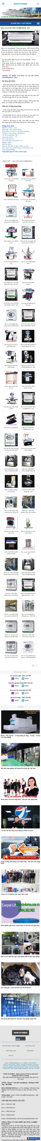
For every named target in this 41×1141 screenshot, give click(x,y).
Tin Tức (11, 1055)
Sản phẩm (30, 1050)
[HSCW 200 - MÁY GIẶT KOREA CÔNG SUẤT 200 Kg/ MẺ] (28, 508)
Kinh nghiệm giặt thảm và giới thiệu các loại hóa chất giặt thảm (20, 925)
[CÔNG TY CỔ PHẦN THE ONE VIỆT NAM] (20, 880)
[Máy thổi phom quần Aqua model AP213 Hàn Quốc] (28, 217)
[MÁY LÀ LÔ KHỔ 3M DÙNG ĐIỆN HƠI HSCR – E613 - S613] (28, 591)
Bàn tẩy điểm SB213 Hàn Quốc (11, 199)
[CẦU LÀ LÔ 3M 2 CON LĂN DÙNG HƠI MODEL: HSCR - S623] (28, 321)
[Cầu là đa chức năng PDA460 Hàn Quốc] (28, 197)
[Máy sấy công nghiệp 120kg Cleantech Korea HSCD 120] (11, 508)
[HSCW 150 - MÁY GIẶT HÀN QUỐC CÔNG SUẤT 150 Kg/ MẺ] (11, 570)
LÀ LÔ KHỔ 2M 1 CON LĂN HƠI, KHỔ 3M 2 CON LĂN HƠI (11, 284)
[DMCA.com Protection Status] (20, 1038)
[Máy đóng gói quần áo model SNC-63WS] (11, 528)
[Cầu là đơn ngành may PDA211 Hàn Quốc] (28, 176)
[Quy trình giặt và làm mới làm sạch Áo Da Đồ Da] (20, 974)
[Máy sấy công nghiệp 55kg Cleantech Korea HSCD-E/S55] (11, 217)
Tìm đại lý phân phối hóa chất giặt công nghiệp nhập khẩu (19, 1018)
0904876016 (34, 1138)
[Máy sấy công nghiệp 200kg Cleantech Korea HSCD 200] (11, 611)
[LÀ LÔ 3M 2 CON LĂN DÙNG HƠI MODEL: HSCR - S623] (11, 300)
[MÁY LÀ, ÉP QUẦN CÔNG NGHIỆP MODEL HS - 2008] (28, 363)
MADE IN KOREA (20, 4)
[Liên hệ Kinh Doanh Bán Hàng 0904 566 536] (15, 686)
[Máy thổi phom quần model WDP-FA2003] (11, 363)
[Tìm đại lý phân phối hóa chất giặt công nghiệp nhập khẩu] (20, 1005)
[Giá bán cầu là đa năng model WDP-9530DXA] (28, 446)
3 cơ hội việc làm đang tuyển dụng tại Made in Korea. (17, 830)
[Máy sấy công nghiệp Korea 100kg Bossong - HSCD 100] (28, 611)
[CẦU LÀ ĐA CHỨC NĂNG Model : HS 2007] (28, 383)
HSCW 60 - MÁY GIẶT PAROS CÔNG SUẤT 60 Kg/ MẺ (11, 595)
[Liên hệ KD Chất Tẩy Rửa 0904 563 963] (15, 693)
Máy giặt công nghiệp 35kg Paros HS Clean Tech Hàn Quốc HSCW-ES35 (11, 657)
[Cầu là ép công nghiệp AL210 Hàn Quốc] (28, 300)
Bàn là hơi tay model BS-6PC (11, 427)
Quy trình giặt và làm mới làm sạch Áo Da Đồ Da (16, 987)
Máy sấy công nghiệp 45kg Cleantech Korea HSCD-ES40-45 (11, 325)
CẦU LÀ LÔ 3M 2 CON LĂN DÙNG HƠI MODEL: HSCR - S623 (28, 325)
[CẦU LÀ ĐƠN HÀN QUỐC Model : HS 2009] (11, 549)
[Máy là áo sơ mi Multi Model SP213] (28, 259)
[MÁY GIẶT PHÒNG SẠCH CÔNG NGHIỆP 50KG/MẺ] (28, 570)
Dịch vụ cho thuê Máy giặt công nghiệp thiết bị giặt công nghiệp (20, 956)
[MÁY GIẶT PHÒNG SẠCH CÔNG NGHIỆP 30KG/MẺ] (11, 466)
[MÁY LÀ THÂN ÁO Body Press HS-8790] (11, 487)
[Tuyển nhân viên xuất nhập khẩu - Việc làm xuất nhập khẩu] (20, 785)
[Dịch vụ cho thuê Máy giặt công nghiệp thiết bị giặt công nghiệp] (20, 942)
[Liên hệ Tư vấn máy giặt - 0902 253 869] (15, 678)
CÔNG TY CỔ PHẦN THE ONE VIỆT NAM (14, 894)
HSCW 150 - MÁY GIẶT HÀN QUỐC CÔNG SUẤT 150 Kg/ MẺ (11, 574)
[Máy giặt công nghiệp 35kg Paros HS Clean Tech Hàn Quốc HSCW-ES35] (11, 653)
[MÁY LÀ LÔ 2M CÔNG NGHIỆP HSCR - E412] (20, 45)
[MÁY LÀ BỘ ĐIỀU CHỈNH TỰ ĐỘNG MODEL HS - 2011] (28, 342)
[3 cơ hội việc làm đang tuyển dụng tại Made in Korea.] (20, 816)
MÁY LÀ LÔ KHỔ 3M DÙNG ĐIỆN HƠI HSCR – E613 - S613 (28, 595)
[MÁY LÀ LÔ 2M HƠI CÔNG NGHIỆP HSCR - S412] (28, 404)
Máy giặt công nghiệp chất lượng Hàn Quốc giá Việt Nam (18, 768)
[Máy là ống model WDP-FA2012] (28, 280)
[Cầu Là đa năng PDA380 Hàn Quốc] (11, 259)
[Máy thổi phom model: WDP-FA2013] (11, 404)
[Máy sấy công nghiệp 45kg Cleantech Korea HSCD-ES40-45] (11, 321)
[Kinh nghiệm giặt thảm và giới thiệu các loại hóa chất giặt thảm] (20, 911)
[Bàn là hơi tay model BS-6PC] (11, 425)
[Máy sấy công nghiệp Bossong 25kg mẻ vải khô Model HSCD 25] (28, 653)
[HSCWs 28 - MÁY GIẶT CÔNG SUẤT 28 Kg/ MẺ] (28, 632)
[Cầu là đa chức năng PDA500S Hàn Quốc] (11, 176)
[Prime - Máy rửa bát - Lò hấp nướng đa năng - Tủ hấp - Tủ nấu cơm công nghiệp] (20, 722)
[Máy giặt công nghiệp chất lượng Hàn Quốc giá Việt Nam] (20, 754)
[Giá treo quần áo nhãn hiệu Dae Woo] (11, 383)
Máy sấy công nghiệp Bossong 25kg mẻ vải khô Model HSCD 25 (28, 657)
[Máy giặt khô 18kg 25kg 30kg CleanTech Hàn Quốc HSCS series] (11, 446)
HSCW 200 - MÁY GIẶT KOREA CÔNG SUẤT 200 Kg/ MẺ (28, 512)
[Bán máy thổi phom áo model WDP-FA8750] (28, 528)
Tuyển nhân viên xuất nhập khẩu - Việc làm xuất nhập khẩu (19, 799)
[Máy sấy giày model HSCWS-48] (28, 549)
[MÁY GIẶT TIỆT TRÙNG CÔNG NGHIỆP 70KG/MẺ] (28, 466)
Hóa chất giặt (11, 1050)
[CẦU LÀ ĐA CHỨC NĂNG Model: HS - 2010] (28, 487)
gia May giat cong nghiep (9, 20)
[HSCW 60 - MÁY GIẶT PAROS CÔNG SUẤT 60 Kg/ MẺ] (11, 591)
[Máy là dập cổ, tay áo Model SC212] (11, 238)
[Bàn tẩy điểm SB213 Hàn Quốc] (11, 197)
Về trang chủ (30, 1046)
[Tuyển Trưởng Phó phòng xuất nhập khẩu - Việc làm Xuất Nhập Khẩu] (20, 848)
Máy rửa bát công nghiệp (11, 1046)
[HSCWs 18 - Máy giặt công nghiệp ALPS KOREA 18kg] (11, 632)
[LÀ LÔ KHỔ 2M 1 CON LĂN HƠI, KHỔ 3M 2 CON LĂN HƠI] (11, 280)
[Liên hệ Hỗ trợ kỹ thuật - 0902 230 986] (15, 700)
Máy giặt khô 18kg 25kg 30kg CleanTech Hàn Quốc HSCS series (11, 450)
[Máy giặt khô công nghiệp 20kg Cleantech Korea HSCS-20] (28, 238)
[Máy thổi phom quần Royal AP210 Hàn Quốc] (11, 342)
